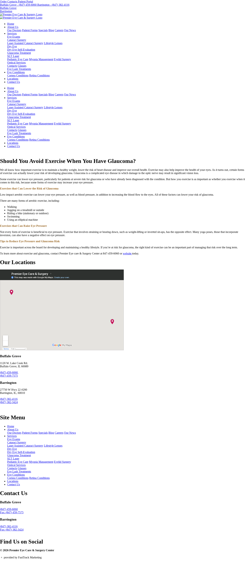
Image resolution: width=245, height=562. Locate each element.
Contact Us (13, 81)
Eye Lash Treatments (19, 69)
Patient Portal (25, 1)
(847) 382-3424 (9, 402)
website (127, 253)
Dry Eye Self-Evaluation (21, 49)
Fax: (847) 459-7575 (11, 512)
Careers (59, 30)
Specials (43, 30)
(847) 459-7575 (9, 375)
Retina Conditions (39, 75)
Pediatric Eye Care (17, 59)
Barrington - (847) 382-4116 (53, 4)
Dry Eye (12, 46)
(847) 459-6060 (9, 372)
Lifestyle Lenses (53, 43)
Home (10, 23)
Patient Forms (30, 30)
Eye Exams (13, 36)
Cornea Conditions (18, 75)
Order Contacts (9, 1)
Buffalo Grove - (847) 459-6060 (18, 4)
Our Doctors (14, 30)
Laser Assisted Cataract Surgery (25, 43)
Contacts (12, 65)
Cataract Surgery (16, 39)
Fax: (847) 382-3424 (11, 529)
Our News (70, 30)
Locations (12, 78)
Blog (51, 30)
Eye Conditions (16, 72)
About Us (12, 27)
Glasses (22, 65)
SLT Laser (13, 56)
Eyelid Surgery (62, 59)
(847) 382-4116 (9, 399)
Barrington (6, 11)
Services (12, 33)
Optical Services (16, 62)
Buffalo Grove (8, 8)
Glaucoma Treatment (19, 52)
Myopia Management (41, 59)
